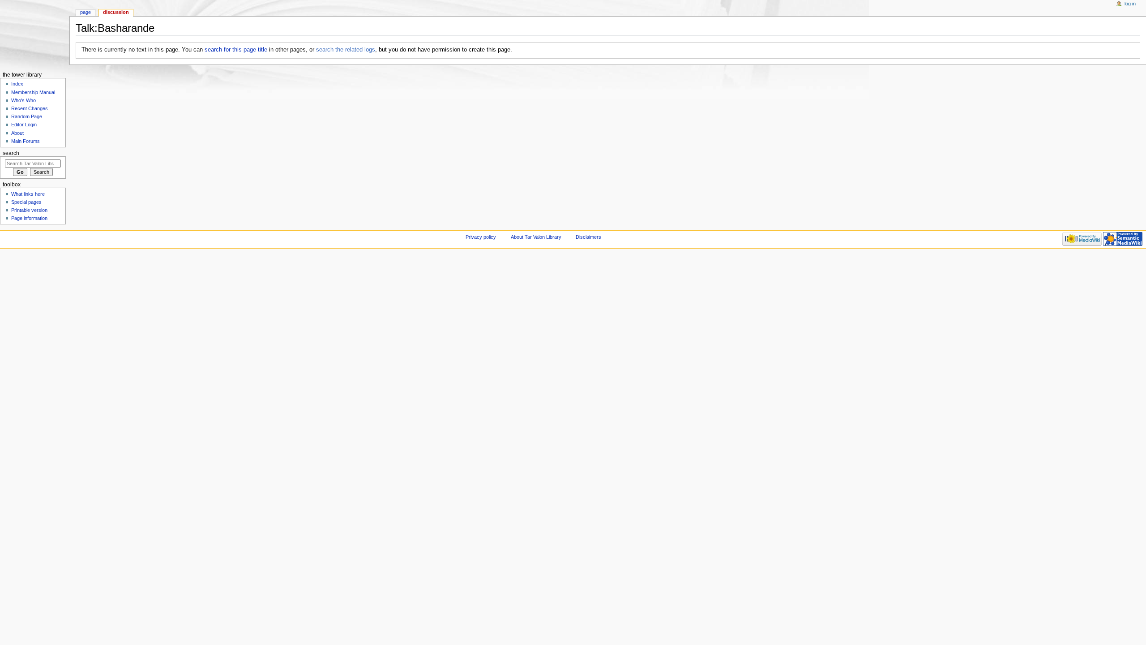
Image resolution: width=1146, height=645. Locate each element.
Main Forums (25, 141)
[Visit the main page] (34, 34)
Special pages (26, 202)
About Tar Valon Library (536, 237)
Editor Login (24, 124)
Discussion (116, 12)
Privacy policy (481, 237)
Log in (1130, 3)
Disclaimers (588, 237)
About (17, 133)
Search (11, 153)
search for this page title (236, 50)
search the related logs (345, 50)
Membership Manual (33, 92)
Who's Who (23, 100)
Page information (29, 218)
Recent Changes (29, 108)
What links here (28, 194)
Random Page (26, 116)
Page (85, 12)
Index (17, 83)
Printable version (29, 210)
